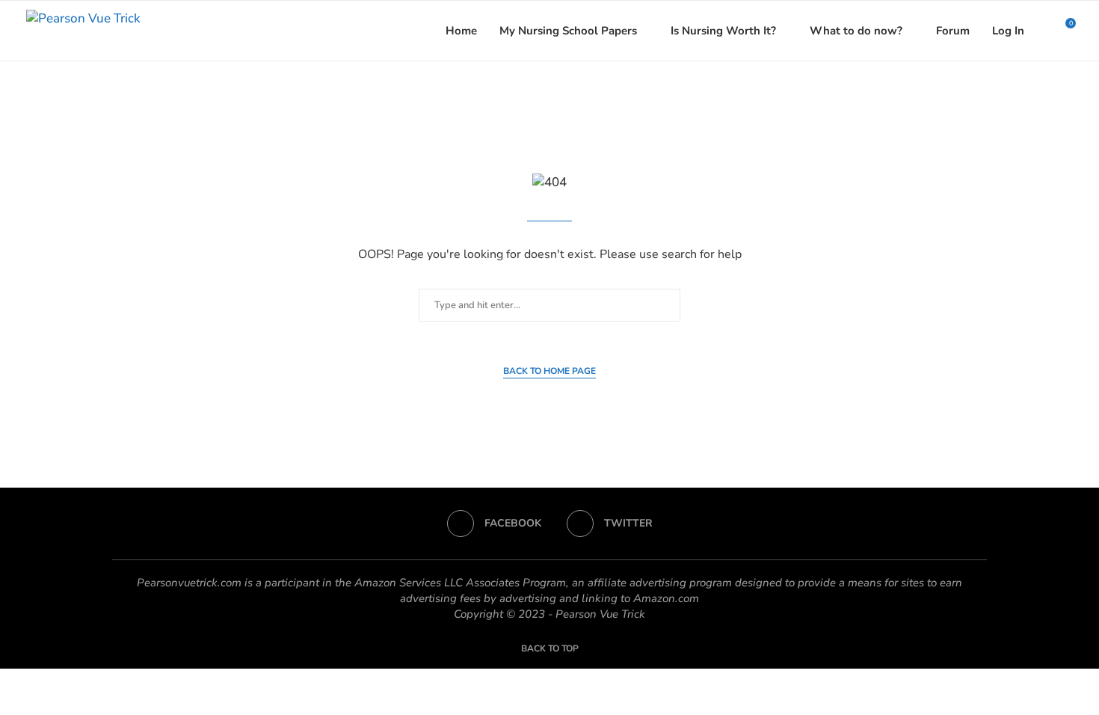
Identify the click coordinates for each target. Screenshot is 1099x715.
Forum (953, 30)
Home (461, 30)
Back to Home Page (549, 371)
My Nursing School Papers (568, 30)
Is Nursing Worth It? (723, 30)
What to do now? (856, 30)
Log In (1008, 30)
